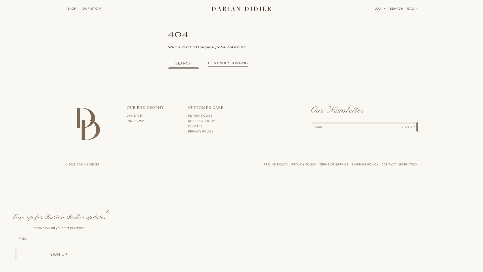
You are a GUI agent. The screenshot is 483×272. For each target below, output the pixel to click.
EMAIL (23, 238)
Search (183, 63)
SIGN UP (58, 254)
